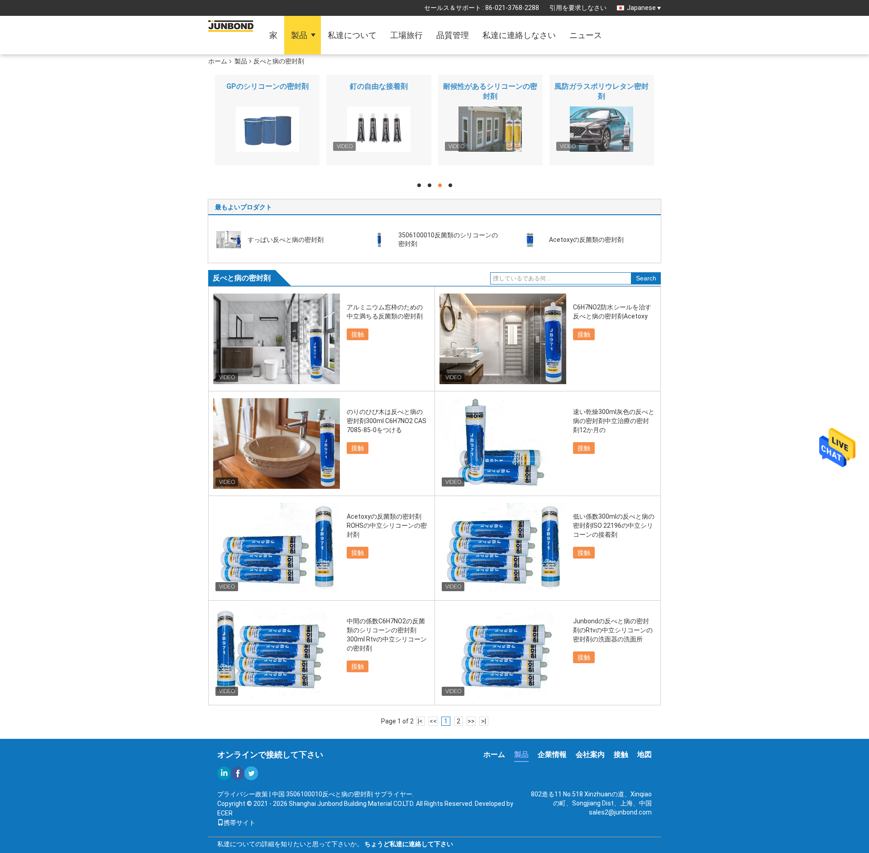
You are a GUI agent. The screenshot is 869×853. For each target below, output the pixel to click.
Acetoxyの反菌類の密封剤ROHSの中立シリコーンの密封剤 (387, 525)
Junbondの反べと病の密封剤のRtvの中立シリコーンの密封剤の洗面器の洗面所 (613, 630)
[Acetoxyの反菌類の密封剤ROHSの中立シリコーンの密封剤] (276, 548)
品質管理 (452, 35)
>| (483, 721)
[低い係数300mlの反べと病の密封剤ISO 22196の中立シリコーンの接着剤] (502, 548)
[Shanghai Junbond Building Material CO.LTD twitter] (251, 773)
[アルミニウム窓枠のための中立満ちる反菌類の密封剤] (276, 339)
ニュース (585, 35)
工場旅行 (406, 35)
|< (420, 721)
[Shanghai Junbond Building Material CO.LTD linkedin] (224, 773)
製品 (299, 35)
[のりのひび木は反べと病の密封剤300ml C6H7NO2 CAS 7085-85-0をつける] (276, 443)
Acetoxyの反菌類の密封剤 (586, 239)
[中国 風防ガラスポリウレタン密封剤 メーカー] (602, 129)
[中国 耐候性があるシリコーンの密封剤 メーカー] (490, 129)
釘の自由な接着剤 (379, 86)
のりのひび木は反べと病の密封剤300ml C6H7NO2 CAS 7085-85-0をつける (386, 421)
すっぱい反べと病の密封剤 (286, 239)
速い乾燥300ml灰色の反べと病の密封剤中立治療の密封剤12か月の (613, 421)
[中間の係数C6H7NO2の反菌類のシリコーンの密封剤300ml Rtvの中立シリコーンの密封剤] (276, 652)
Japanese (641, 7)
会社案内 (590, 754)
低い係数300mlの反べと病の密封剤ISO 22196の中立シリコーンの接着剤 (613, 525)
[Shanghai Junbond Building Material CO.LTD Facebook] (237, 773)
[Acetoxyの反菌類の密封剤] (530, 239)
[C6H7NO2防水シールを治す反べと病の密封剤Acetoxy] (502, 339)
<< (433, 721)
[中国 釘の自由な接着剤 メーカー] (379, 129)
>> (471, 721)
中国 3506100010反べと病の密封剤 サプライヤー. (343, 794)
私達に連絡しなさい (519, 35)
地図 (644, 754)
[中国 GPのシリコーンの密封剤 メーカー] (267, 129)
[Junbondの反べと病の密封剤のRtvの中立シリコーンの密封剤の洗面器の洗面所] (502, 652)
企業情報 (552, 754)
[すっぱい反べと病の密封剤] (228, 239)
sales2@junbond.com (620, 812)
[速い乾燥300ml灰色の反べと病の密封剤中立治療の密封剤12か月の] (502, 443)
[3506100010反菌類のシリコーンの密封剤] (379, 239)
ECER (225, 813)
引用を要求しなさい (577, 7)
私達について (352, 35)
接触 (357, 334)
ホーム (217, 61)
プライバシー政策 (242, 794)
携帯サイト (239, 822)
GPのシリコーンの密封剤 (267, 86)
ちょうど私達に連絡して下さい (408, 844)
